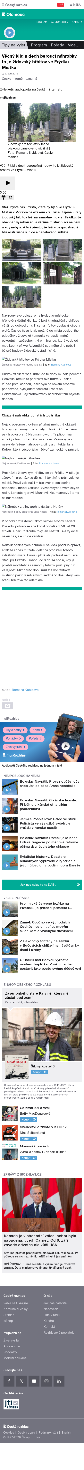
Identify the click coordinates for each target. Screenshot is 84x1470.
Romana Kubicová (29, 153)
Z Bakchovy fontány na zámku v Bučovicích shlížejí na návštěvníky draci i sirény (49, 945)
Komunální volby (16, 1309)
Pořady (57, 45)
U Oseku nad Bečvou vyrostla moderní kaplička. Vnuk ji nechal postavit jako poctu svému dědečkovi (50, 964)
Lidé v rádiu (52, 1315)
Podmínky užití (48, 1432)
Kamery (77, 22)
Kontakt (49, 1327)
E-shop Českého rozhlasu (27, 985)
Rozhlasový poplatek (59, 1332)
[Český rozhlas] (14, 4)
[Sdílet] (10, 197)
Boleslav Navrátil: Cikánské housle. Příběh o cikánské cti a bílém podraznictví (48, 804)
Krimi (36, 730)
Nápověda (51, 1309)
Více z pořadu (16, 898)
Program (41, 22)
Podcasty (10, 1352)
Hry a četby (13, 730)
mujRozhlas (10, 719)
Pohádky (12, 738)
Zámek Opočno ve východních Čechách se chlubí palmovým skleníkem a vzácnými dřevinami (46, 926)
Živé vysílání (14, 747)
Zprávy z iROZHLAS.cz (23, 1174)
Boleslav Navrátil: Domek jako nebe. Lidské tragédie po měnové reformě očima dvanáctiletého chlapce (49, 842)
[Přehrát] (7, 183)
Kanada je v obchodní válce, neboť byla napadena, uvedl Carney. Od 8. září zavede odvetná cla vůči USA (40, 1240)
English (66, 1432)
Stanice (9, 1315)
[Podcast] (3, 197)
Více (74, 45)
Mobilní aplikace (15, 1358)
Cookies (8, 1432)
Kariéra (49, 1321)
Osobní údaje (26, 1432)
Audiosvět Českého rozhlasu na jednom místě (32, 765)
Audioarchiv (59, 22)
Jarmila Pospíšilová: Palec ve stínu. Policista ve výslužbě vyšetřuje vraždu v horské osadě (48, 823)
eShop (8, 1321)
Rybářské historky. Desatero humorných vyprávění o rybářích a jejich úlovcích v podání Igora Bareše (50, 861)
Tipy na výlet (13, 45)
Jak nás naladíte (55, 1303)
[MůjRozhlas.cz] (8, 98)
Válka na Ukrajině (16, 1303)
